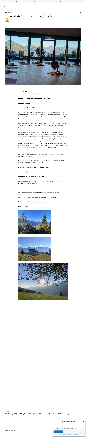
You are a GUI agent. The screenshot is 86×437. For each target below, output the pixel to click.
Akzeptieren (58, 431)
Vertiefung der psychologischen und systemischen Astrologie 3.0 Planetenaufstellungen (38, 414)
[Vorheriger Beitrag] (45, 362)
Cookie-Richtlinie (62, 434)
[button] (83, 421)
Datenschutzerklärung (69, 434)
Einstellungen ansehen (78, 431)
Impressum (76, 434)
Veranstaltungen (9, 12)
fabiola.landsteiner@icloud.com (38, 202)
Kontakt (4, 6)
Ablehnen (68, 431)
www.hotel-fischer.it (33, 183)
